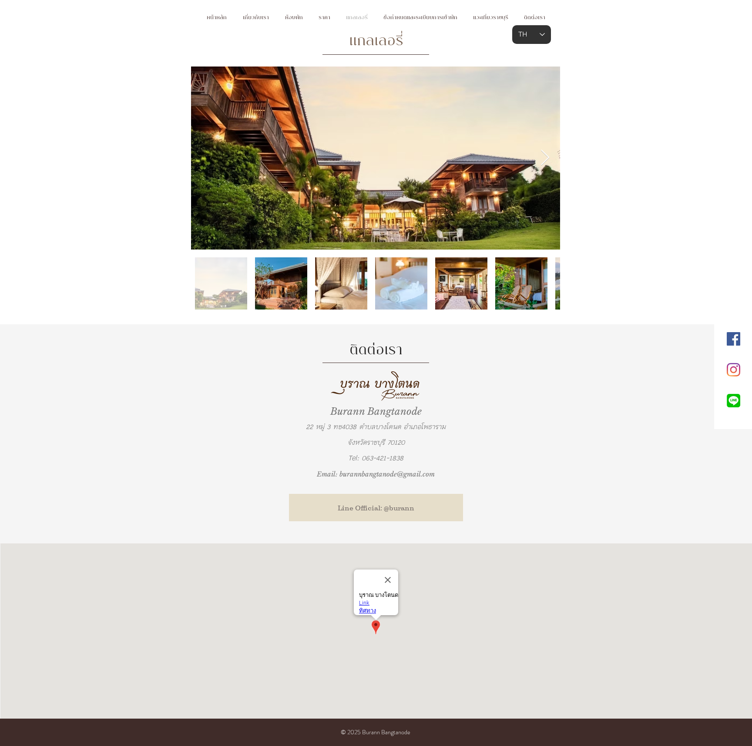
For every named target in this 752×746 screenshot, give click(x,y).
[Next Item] (545, 158)
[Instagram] (733, 369)
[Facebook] (733, 339)
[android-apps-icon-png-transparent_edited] (733, 400)
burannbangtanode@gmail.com (387, 474)
